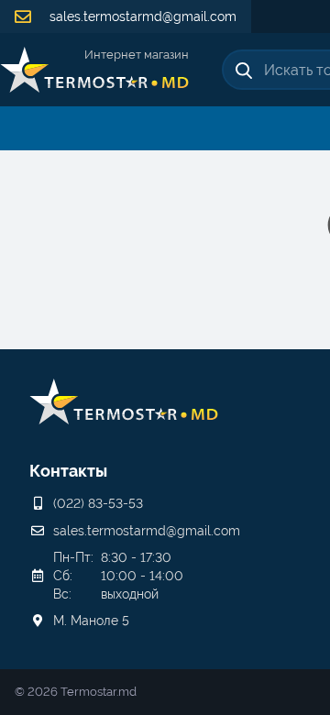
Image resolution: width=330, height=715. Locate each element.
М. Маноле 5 (91, 620)
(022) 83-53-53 (98, 503)
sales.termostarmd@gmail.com (141, 16)
